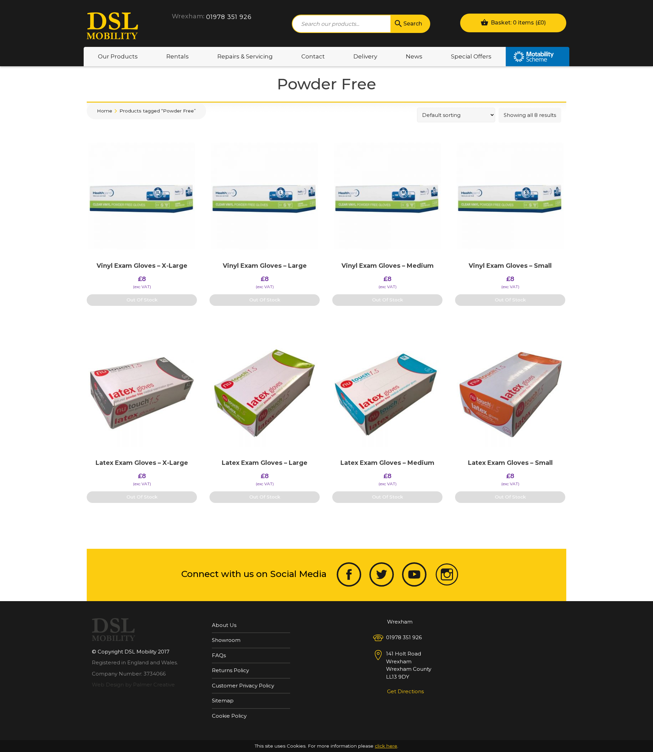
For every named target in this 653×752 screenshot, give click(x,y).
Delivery (365, 56)
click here (386, 746)
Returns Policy (230, 670)
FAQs (219, 655)
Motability (537, 56)
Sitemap (223, 700)
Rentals (177, 56)
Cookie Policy (229, 716)
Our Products (118, 56)
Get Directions (405, 691)
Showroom (226, 640)
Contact (313, 56)
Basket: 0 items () (517, 22)
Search (412, 23)
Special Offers (471, 56)
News (414, 56)
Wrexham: (188, 16)
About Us (224, 625)
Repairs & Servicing (245, 56)
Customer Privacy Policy (243, 685)
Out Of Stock (142, 299)
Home (104, 110)
